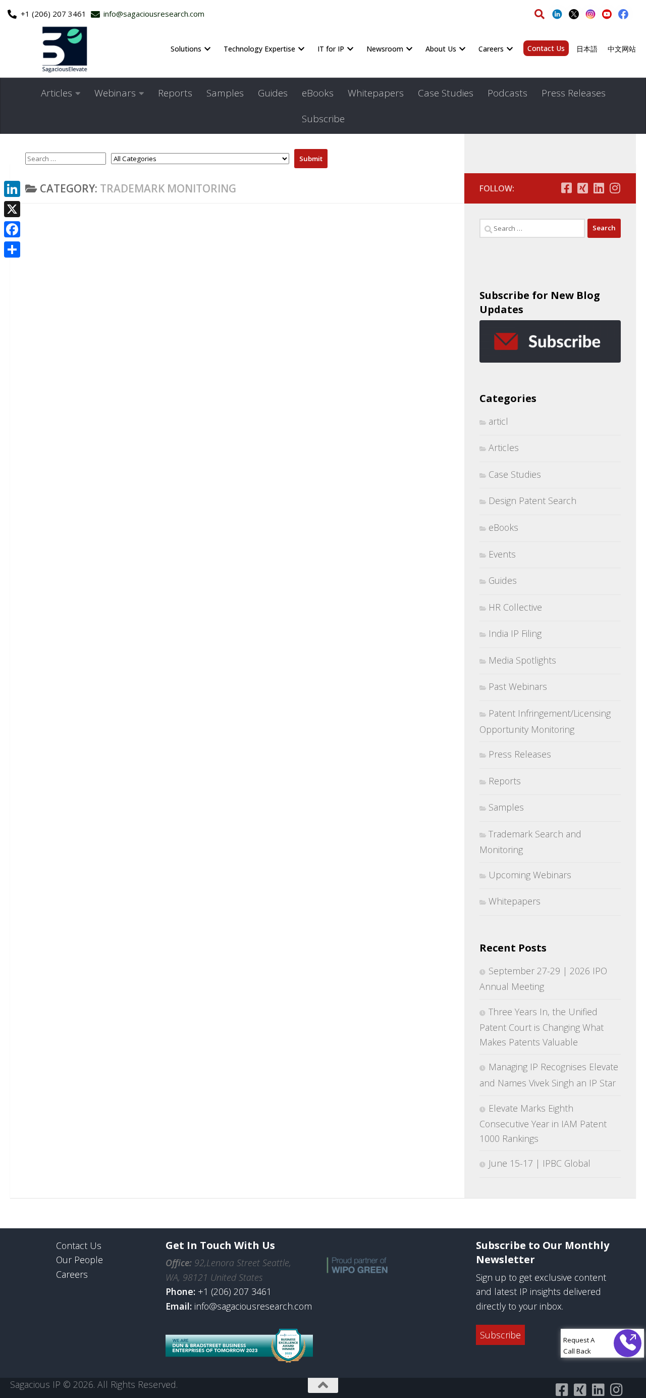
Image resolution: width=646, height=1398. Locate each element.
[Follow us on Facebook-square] (566, 188)
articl (498, 421)
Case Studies (445, 92)
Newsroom (384, 49)
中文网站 (622, 49)
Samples (225, 92)
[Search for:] (532, 228)
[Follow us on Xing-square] (582, 188)
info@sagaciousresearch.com (253, 1306)
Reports (175, 92)
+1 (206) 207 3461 (235, 1291)
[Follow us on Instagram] (615, 188)
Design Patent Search (532, 500)
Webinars (115, 92)
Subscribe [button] (500, 1335)
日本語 (587, 49)
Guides (273, 92)
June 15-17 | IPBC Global (539, 1163)
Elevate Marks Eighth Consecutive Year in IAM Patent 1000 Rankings (543, 1123)
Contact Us (546, 48)
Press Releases (574, 92)
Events (502, 554)
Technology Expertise (259, 49)
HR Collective (515, 607)
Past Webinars (518, 686)
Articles (56, 92)
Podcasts (507, 92)
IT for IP (330, 49)
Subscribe (323, 118)
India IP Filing (515, 633)
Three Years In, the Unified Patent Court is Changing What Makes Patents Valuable (541, 1027)
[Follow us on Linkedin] (599, 188)
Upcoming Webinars (530, 875)
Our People (79, 1260)
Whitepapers (376, 92)
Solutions (186, 49)
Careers (491, 49)
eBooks (318, 92)
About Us (440, 49)
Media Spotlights (522, 660)
